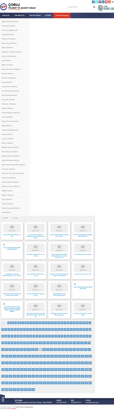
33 (12, 329)
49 (62, 329)
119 (21, 349)
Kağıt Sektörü (7, 126)
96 (27, 342)
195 (37, 369)
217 (29, 376)
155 (67, 356)
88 (2, 342)
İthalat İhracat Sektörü (10, 121)
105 (59, 342)
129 (59, 349)
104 (56, 342)
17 (52, 322)
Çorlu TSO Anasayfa (61, 15)
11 (33, 322)
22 (68, 322)
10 (30, 322)
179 (67, 362)
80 (68, 336)
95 (24, 342)
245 (45, 383)
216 (26, 376)
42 (40, 329)
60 (5, 336)
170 (33, 362)
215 (22, 376)
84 (80, 336)
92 (15, 342)
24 (74, 322)
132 (70, 349)
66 (24, 336)
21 (65, 322)
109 (74, 342)
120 (25, 349)
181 (75, 362)
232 (86, 376)
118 (18, 349)
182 (79, 362)
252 (71, 383)
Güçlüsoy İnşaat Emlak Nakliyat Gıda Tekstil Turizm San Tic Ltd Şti (35, 315)
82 (74, 336)
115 (7, 349)
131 (67, 349)
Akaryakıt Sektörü (8, 26)
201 (60, 369)
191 (22, 369)
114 (3, 349)
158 (79, 356)
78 (62, 336)
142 (18, 356)
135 (82, 349)
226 (63, 376)
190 (18, 369)
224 (56, 376)
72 (43, 336)
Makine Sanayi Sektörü (10, 147)
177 (60, 362)
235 (7, 383)
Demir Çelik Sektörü (9, 56)
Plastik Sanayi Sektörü (10, 182)
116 (10, 349)
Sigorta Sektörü (7, 195)
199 (52, 369)
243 (37, 383)
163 (7, 362)
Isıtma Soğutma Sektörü (11, 112)
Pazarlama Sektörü (9, 178)
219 (37, 376)
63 (15, 336)
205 (75, 369)
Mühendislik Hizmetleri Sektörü (13, 165)
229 (75, 376)
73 (46, 336)
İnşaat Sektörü (7, 117)
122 (33, 349)
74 (49, 336)
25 (77, 322)
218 (33, 376)
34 (15, 329)
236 (11, 383)
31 (5, 329)
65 (21, 336)
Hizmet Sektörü (7, 108)
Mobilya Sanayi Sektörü (11, 156)
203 (67, 369)
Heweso (14, 408)
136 (86, 349)
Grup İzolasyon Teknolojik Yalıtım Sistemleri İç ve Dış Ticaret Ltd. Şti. (59, 256)
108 (71, 342)
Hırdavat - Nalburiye (9, 104)
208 (86, 369)
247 (52, 383)
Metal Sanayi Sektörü (10, 152)
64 (18, 336)
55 (80, 329)
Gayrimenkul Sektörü (10, 86)
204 (71, 369)
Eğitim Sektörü (7, 65)
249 (60, 383)
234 (3, 383)
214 (18, 376)
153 (60, 356)
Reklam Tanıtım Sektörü (11, 186)
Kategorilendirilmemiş (10, 130)
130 (63, 349)
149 (45, 356)
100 (40, 342)
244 (41, 383)
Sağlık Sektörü (7, 191)
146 (33, 356)
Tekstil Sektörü (7, 204)
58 (90, 329)
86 (87, 336)
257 (90, 383)
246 (48, 383)
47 (55, 329)
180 (71, 362)
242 (33, 383)
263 (22, 389)
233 (90, 376)
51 (68, 329)
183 (82, 362)
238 (18, 383)
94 (21, 342)
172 (41, 362)
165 (14, 362)
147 (37, 356)
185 (90, 362)
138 (3, 356)
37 (24, 329)
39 (30, 329)
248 (56, 383)
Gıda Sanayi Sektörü (9, 95)
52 (71, 329)
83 (77, 336)
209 (90, 369)
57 (87, 329)
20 (61, 322)
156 (71, 356)
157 (75, 356)
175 (52, 362)
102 (48, 342)
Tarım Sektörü (7, 199)
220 (41, 376)
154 (64, 356)
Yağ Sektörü (6, 212)
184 (86, 362)
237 (14, 383)
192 (26, 369)
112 (85, 342)
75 (52, 336)
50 (65, 329)
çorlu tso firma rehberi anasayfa (18, 6)
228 (71, 376)
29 (90, 322)
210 (3, 376)
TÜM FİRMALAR (19, 15)
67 (27, 336)
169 (29, 362)
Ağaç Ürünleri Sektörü (10, 21)
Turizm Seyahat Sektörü (11, 208)
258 (3, 389)
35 (18, 329)
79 (65, 336)
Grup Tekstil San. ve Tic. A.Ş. (82, 274)
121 (29, 349)
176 (56, 362)
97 (30, 342)
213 (14, 376)
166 (18, 362)
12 (37, 322)
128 (55, 349)
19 (58, 322)
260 (11, 389)
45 (49, 329)
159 (82, 356)
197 (45, 369)
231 (82, 376)
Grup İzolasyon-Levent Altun (82, 254)
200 (56, 369)
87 (90, 336)
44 (46, 329)
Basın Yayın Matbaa (9, 43)
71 (40, 336)
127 (52, 349)
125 (44, 349)
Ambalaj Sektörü (8, 34)
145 (29, 356)
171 (37, 362)
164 (11, 362)
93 (18, 342)
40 (34, 329)
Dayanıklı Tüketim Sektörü (12, 52)
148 (41, 356)
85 (83, 336)
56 (83, 329)
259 (7, 389)
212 (10, 376)
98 (34, 342)
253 (75, 383)
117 (14, 349)
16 (49, 322)
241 (29, 383)
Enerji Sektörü (7, 82)
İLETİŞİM (48, 15)
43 (43, 329)
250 (64, 383)
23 (71, 322)
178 (64, 362)
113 (89, 342)
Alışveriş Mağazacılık (10, 30)
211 (7, 376)
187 (7, 369)
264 (26, 389)
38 (27, 329)
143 (22, 356)
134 (78, 349)
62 (12, 336)
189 (14, 369)
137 (89, 349)
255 (82, 383)
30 (2, 329)
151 (52, 356)
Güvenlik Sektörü (8, 99)
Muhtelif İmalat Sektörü (10, 160)
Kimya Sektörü (7, 134)
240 (26, 383)
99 (37, 342)
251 (67, 383)
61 (9, 336)
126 (48, 349)
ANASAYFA (6, 15)
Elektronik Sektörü (9, 78)
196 (41, 369)
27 (83, 322)
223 (52, 376)
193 (29, 369)
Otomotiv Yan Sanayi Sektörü (13, 173)
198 (48, 369)
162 (3, 362)
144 (26, 356)
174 (48, 362)
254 (79, 383)
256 (86, 383)
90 (9, 342)
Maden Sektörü (7, 143)
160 (86, 356)
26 (80, 322)
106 (63, 342)
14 (43, 322)
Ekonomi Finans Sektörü (11, 69)
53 (74, 329)
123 (36, 349)
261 (14, 389)
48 (58, 329)
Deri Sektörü (6, 60)
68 (30, 336)
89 (5, 342)
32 (9, 329)
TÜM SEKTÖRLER (35, 15)
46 (52, 329)
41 (37, 329)
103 (52, 342)
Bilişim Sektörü (7, 47)
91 (12, 342)
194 (33, 369)
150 (48, 356)
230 (79, 376)
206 (79, 369)
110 (78, 342)
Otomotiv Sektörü (8, 169)
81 (71, 336)
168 (26, 362)
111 (82, 342)
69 (34, 336)
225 (60, 376)
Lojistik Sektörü (8, 139)
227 (67, 376)
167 (22, 362)
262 (18, 389)
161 (90, 356)
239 (22, 383)
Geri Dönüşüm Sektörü (10, 91)
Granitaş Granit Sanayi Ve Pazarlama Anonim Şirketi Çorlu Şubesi (35, 236)
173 (45, 362)
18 (55, 322)
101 (44, 342)
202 (64, 369)
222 (48, 376)
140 (11, 356)
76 (55, 336)
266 (33, 389)
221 (45, 376)
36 (21, 329)
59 (2, 336)
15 (46, 322)
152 (56, 356)
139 (7, 356)
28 (86, 322)
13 (40, 322)
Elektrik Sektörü (8, 73)
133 (74, 349)
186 (3, 369)
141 (14, 356)
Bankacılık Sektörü (9, 39)
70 (37, 336)
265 (29, 389)
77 (58, 336)
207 (82, 369)
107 (67, 342)
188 (11, 369)
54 (77, 329)
